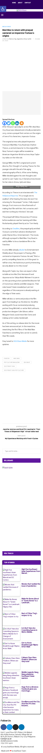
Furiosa (6, 358)
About (20, 3)
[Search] (40, 15)
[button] (3, 9)
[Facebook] (13, 6)
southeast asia (9, 366)
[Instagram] (20, 6)
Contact (28, 3)
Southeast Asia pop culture (14, 370)
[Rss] (29, 6)
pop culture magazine (12, 362)
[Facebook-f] (4, 727)
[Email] (26, 6)
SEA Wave (27, 362)
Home (14, 3)
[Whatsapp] (13, 123)
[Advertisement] (21, 65)
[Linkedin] (23, 6)
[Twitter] (16, 6)
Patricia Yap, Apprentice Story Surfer (20, 39)
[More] (21, 123)
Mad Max (16, 358)
